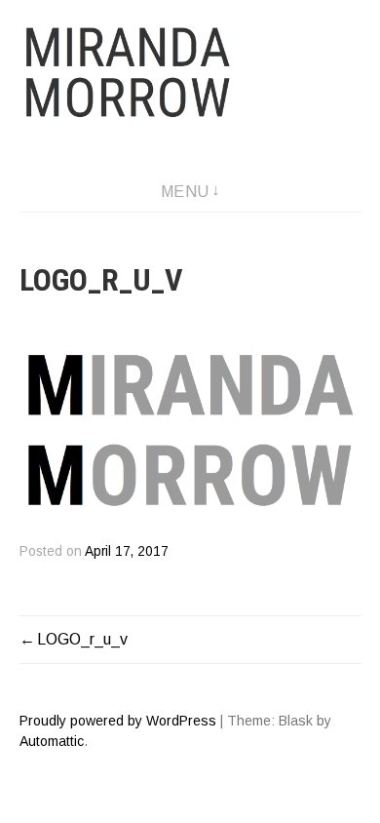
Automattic (51, 741)
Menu (185, 191)
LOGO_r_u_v (82, 639)
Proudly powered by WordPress (117, 720)
